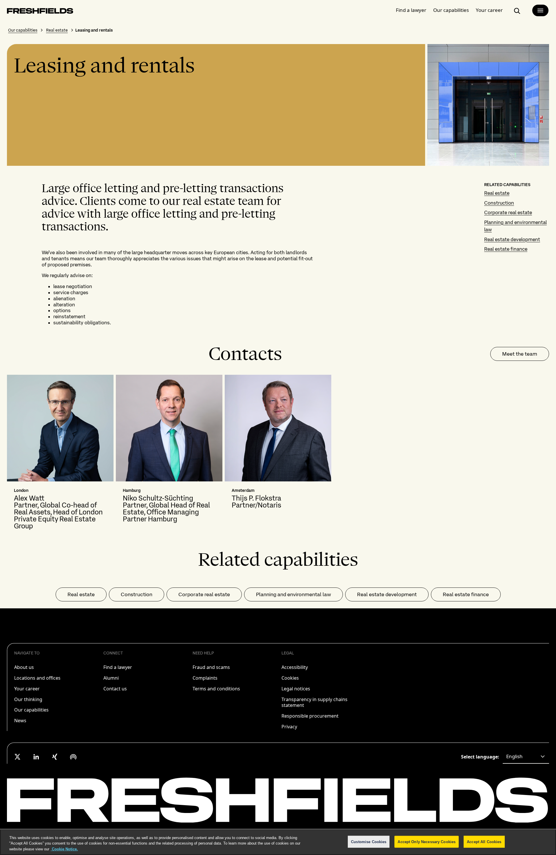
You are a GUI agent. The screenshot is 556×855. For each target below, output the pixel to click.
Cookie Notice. (64, 849)
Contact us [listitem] (115, 688)
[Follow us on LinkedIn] (36, 756)
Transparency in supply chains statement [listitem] (314, 702)
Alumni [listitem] (111, 678)
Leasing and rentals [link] (94, 30)
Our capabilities (451, 10)
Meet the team (519, 354)
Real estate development (512, 239)
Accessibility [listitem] (294, 667)
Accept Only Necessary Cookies (427, 841)
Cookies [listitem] (290, 678)
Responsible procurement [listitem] (310, 716)
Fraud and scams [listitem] (211, 667)
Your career (489, 10)
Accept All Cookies (484, 841)
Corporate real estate (508, 212)
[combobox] (526, 757)
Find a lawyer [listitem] (117, 667)
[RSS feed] (73, 756)
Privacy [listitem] (289, 726)
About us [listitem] (24, 667)
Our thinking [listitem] (28, 699)
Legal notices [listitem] (295, 688)
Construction (499, 203)
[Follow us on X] (17, 756)
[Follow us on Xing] (54, 756)
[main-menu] (540, 10)
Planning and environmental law (293, 594)
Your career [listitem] (27, 688)
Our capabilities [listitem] (31, 710)
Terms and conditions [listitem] (216, 688)
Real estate (57, 30)
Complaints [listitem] (205, 678)
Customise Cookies (368, 841)
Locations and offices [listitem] (37, 678)
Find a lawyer (411, 10)
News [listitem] (20, 720)
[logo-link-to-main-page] (40, 12)
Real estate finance (505, 249)
